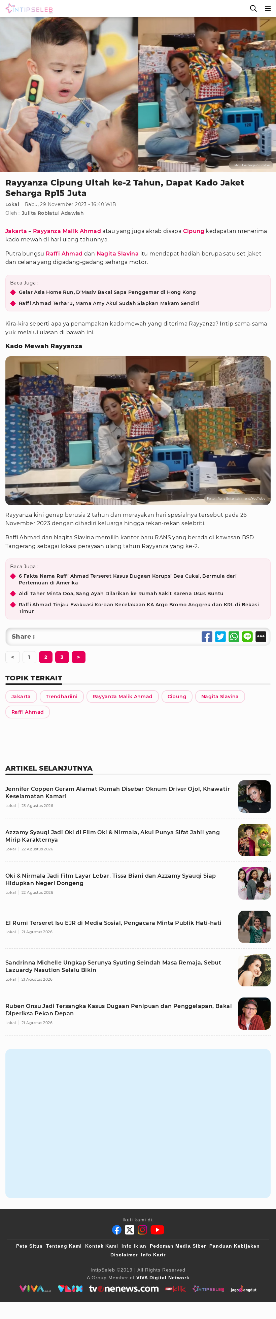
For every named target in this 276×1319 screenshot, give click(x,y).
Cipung (193, 231)
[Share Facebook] (207, 637)
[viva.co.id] (35, 1288)
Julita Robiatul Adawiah (53, 213)
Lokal (12, 204)
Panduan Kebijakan (234, 1246)
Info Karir (153, 1254)
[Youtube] (157, 1230)
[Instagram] (142, 1230)
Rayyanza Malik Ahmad (67, 231)
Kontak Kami (101, 1246)
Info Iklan (134, 1246)
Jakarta (16, 231)
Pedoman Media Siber (178, 1246)
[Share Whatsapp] (234, 637)
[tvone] (123, 1288)
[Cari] (253, 8)
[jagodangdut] (243, 1288)
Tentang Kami (64, 1246)
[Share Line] (247, 637)
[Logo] (27, 8)
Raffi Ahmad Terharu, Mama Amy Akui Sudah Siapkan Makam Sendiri (109, 303)
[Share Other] (260, 637)
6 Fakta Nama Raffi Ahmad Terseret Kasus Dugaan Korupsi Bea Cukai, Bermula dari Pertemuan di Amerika (128, 579)
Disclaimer (124, 1254)
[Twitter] (129, 1230)
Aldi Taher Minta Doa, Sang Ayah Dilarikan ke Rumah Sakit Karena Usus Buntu (121, 593)
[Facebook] (117, 1230)
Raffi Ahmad (64, 253)
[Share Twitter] (220, 637)
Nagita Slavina (118, 253)
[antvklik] (175, 1288)
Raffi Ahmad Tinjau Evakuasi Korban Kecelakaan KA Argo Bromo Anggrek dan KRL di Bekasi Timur (139, 608)
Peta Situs (29, 1246)
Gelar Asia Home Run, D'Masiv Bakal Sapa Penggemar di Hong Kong (107, 292)
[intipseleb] (208, 1288)
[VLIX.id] (70, 1288)
